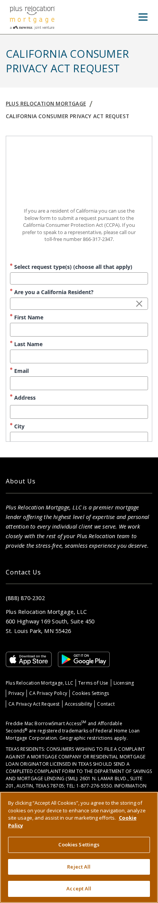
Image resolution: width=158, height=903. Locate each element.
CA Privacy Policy (48, 693)
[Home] (32, 17)
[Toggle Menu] (143, 17)
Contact (105, 704)
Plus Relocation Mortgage (46, 103)
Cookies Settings (90, 693)
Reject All (79, 866)
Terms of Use (93, 683)
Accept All (78, 888)
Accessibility (78, 704)
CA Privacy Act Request (34, 704)
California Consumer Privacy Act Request (67, 116)
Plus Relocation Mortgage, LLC (39, 683)
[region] (79, 847)
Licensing (124, 683)
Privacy (16, 693)
